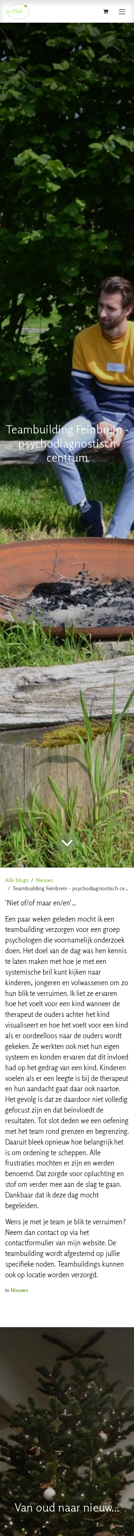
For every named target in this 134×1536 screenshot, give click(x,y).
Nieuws (44, 880)
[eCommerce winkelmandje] (105, 11)
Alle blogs (17, 880)
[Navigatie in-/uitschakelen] (122, 11)
